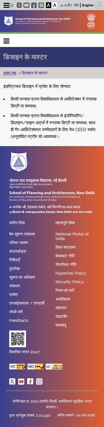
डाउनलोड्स (17, 251)
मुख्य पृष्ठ (9, 73)
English (88, 5)
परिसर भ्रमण (18, 242)
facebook (34, 5)
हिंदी (76, 5)
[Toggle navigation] (6, 6)
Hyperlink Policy (70, 273)
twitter (19, 5)
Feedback (18, 320)
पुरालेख (14, 268)
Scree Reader (11, 5)
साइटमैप (61, 316)
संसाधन (14, 286)
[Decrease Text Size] (62, 5)
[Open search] (98, 5)
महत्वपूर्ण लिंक (65, 223)
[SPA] (37, 20)
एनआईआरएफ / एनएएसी (26, 303)
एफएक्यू (60, 325)
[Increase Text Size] (70, 5)
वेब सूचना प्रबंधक (22, 234)
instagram (41, 5)
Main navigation (6, 40)
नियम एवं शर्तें (64, 290)
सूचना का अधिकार (22, 277)
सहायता (60, 307)
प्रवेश (13, 294)
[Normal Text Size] (65, 5)
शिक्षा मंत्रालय (65, 247)
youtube (26, 5)
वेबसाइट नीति (65, 256)
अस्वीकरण (62, 299)
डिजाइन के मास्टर (34, 73)
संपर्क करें (16, 311)
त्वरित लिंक (17, 223)
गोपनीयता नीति (66, 264)
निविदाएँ (14, 260)
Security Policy (69, 281)
